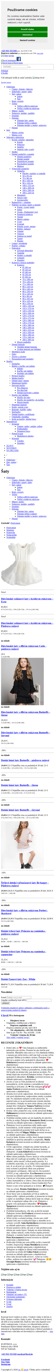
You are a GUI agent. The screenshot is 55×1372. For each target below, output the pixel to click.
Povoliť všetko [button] (27, 29)
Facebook (5, 1359)
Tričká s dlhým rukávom (27, 497)
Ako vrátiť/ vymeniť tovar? (18, 1037)
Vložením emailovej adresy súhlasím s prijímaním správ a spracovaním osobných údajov (25, 1009)
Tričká (14, 494)
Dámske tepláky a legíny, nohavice (31, 516)
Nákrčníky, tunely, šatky (22, 482)
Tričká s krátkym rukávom (28, 499)
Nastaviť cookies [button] (27, 40)
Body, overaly (18, 492)
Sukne (19, 487)
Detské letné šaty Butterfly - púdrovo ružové (25, 760)
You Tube (5, 1362)
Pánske (15, 518)
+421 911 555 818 (9, 1354)
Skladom (10, 530)
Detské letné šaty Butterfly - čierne (19, 785)
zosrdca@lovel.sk (25, 1354)
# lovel (5, 1015)
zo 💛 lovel (23, 1370)
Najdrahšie (10, 537)
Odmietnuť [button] (27, 35)
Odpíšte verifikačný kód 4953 (13, 1000)
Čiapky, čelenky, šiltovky (22, 480)
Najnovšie (10, 532)
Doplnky (15, 506)
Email (3, 997)
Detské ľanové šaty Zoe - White (18, 979)
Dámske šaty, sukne (25, 511)
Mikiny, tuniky (18, 502)
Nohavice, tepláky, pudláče (23, 504)
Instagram (5, 1364)
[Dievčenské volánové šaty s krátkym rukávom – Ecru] (22, 587)
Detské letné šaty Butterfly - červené (20, 810)
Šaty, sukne (11, 462)
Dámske (15, 509)
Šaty (8, 465)
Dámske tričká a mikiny (27, 514)
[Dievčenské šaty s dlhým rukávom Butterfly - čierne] (22, 704)
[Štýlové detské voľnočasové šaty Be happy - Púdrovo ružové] (22, 868)
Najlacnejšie (11, 535)
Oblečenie (10, 460)
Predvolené (15, 523)
